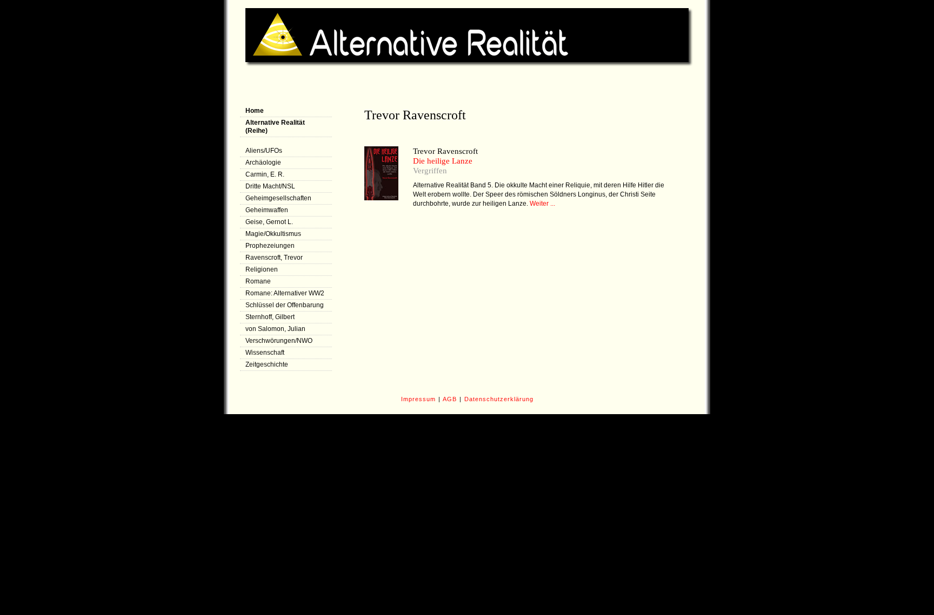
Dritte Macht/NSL (270, 186)
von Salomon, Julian (275, 329)
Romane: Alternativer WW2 (284, 293)
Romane (258, 281)
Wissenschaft (264, 352)
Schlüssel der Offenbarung (284, 305)
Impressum (418, 399)
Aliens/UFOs (263, 150)
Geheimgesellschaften (278, 198)
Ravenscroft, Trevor (274, 257)
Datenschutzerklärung (498, 399)
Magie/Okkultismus (273, 234)
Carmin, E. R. (264, 174)
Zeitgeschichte (266, 364)
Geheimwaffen (266, 210)
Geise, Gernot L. (269, 222)
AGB (450, 399)
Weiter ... (542, 203)
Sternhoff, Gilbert (270, 317)
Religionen (261, 269)
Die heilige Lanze (442, 161)
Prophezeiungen (270, 245)
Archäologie (263, 162)
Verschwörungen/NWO (278, 340)
